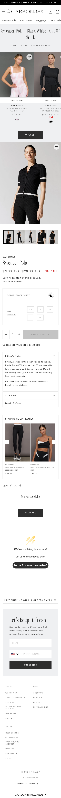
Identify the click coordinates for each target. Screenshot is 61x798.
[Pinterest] (20, 485)
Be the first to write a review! (30, 565)
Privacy (35, 772)
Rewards (37, 698)
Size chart (11, 315)
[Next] (54, 442)
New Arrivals (9, 20)
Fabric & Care (13, 403)
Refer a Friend (40, 707)
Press (8, 758)
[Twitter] (15, 485)
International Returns (13, 708)
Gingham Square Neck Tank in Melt (17, 110)
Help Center (12, 733)
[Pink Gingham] (17, 119)
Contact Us (11, 738)
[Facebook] (11, 485)
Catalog (10, 749)
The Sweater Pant (24, 381)
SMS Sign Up (11, 753)
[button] (30, 794)
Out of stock (40, 334)
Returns (9, 702)
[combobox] (15, 654)
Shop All (10, 718)
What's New (11, 693)
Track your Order (15, 698)
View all (30, 135)
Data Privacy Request (12, 743)
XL (40, 317)
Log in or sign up (12, 281)
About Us (38, 693)
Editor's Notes (13, 356)
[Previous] (7, 442)
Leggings (41, 20)
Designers (10, 713)
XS (30, 309)
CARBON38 (9, 257)
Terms (24, 772)
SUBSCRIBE (30, 665)
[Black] (51, 122)
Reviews (37, 702)
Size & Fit (10, 395)
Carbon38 (26, 20)
